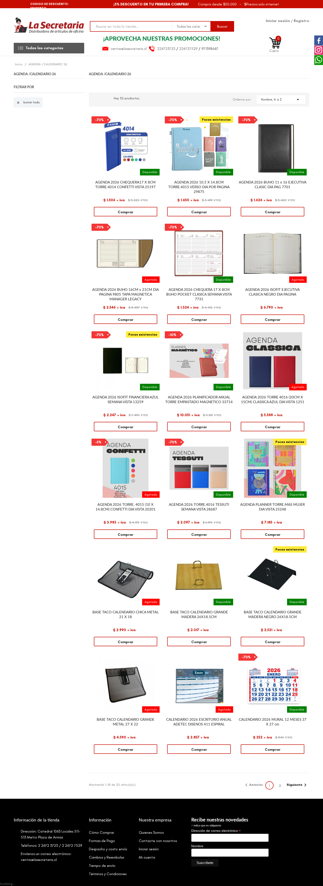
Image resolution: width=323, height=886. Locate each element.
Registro (301, 20)
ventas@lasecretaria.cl (129, 48)
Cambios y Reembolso (106, 857)
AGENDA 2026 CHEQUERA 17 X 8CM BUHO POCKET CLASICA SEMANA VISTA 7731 (199, 294)
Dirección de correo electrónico (216, 831)
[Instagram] (26, 4)
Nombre (197, 846)
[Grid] (96, 99)
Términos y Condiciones (108, 874)
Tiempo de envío (102, 865)
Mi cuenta (147, 857)
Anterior (253, 785)
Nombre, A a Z (281, 99)
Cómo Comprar (101, 832)
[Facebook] (18, 4)
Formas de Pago (102, 840)
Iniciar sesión (278, 20)
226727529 (188, 48)
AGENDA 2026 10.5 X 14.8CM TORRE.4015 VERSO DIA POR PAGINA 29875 (199, 187)
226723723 (166, 48)
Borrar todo (28, 102)
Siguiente (297, 785)
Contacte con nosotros (158, 840)
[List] (105, 99)
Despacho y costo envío (108, 849)
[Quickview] (156, 119)
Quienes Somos (151, 832)
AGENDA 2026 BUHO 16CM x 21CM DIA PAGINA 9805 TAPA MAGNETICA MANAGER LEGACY (125, 294)
